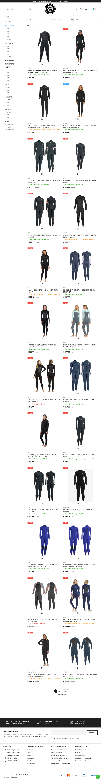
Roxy (64, 343)
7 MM (7, 80)
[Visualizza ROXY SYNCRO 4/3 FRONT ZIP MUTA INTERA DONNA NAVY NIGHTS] (77, 613)
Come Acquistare (57, 750)
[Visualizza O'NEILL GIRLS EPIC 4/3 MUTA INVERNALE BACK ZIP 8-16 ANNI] (42, 613)
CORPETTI (8, 109)
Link (77, 738)
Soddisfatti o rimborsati (83, 758)
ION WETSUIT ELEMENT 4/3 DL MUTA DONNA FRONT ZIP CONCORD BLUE (44, 565)
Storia (29, 753)
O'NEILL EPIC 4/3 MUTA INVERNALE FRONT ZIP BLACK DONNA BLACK (79, 126)
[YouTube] (15, 765)
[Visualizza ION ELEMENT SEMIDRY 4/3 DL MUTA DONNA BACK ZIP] (77, 393)
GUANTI (7, 85)
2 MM (7, 115)
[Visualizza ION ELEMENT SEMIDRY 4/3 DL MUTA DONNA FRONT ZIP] (77, 283)
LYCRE (7, 122)
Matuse (30, 123)
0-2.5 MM (8, 21)
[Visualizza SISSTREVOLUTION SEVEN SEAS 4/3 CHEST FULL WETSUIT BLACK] (42, 667)
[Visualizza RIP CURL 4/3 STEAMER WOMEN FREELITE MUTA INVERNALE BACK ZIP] (42, 448)
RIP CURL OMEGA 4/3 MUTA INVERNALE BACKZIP (42, 346)
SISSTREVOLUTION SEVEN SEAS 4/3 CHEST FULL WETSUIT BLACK (43, 675)
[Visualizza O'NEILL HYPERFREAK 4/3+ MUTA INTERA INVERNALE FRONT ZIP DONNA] (42, 64)
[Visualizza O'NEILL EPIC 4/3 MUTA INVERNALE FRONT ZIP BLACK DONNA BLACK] (77, 119)
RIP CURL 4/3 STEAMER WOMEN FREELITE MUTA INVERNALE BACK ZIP (43, 456)
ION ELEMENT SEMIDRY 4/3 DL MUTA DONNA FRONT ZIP (79, 291)
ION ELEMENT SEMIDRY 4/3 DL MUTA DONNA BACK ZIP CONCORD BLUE (79, 565)
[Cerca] (30, 9)
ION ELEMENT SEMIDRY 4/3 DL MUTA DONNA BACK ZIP (79, 401)
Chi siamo (30, 750)
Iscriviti (92, 733)
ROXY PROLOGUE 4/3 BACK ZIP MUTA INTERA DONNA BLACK (44, 401)
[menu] (90, 9)
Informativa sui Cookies (83, 761)
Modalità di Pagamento (58, 755)
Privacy (77, 753)
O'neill (29, 68)
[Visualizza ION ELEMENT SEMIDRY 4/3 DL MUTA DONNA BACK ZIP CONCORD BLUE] (77, 558)
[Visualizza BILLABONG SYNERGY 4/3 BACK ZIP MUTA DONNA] (42, 283)
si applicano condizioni (37, 736)
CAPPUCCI (8, 97)
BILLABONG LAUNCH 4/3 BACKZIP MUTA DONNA (77, 511)
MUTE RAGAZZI (10, 43)
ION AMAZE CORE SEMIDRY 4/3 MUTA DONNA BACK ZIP (44, 236)
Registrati (30, 758)
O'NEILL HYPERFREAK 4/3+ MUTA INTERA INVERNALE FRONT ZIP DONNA (42, 72)
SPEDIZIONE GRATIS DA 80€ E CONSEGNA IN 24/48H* (50, 1)
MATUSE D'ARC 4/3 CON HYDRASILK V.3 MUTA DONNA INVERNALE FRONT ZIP (44, 126)
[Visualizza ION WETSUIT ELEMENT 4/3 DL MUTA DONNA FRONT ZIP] (77, 448)
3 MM (7, 19)
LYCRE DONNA (10, 127)
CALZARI (7, 67)
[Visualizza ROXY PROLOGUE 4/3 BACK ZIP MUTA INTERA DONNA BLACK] (42, 393)
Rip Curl (65, 68)
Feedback (30, 761)
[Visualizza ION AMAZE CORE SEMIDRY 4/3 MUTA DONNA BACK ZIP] (42, 228)
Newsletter (31, 764)
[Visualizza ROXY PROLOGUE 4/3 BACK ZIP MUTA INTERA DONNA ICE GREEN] (77, 338)
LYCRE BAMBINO (10, 129)
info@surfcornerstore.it (15, 755)
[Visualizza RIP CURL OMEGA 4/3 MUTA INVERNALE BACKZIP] (42, 338)
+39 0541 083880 (12, 758)
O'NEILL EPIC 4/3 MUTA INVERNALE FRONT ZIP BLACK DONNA (79, 236)
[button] (39, 20)
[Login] (77, 9)
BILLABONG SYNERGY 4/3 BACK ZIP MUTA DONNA (43, 291)
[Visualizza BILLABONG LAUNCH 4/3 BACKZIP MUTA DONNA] (77, 503)
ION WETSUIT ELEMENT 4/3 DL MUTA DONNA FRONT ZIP (79, 456)
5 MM (7, 31)
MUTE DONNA (9, 26)
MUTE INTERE (9, 64)
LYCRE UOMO (9, 124)
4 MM (7, 16)
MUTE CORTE (9, 61)
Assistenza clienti (56, 761)
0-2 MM (8, 70)
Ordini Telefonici (56, 753)
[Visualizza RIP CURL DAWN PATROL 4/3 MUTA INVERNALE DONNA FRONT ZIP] (77, 64)
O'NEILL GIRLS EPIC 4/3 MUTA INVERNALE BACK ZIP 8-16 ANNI (45, 620)
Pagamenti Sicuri (80, 755)
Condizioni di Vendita (82, 750)
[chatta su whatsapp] (98, 777)
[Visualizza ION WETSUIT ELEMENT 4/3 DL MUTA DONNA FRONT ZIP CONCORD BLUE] (42, 558)
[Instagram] (10, 765)
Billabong (30, 288)
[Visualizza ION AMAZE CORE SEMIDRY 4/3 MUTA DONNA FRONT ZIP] (42, 173)
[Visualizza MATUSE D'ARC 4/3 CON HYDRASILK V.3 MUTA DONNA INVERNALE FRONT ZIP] (42, 119)
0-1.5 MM (8, 112)
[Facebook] (5, 765)
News (29, 755)
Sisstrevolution (32, 672)
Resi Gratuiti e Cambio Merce (61, 764)
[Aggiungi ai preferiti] (47, 64)
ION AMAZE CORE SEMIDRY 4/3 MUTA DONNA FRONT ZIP (44, 181)
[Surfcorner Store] (50, 8)
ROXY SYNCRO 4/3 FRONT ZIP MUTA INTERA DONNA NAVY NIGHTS (79, 620)
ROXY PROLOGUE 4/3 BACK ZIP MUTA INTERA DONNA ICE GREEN (79, 346)
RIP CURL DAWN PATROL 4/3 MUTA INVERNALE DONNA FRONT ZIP (80, 72)
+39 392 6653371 (12, 761)
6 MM (7, 28)
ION (29, 178)
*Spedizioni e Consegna (59, 758)
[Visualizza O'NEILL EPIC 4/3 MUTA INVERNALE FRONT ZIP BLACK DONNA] (77, 228)
